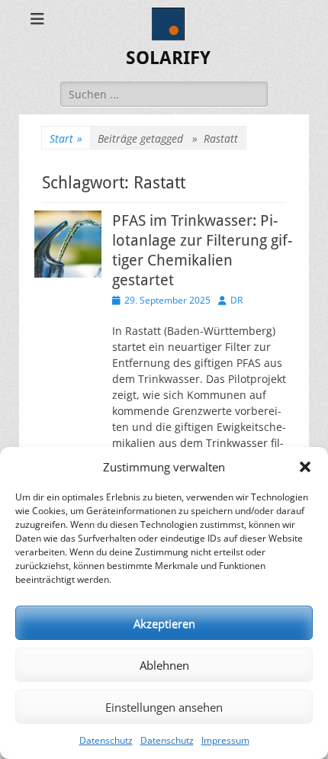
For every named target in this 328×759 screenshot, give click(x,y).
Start (66, 138)
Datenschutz (106, 740)
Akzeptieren (164, 623)
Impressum (225, 740)
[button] (305, 466)
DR (236, 300)
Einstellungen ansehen (164, 707)
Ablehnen (164, 665)
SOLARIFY (168, 58)
